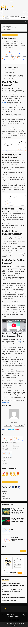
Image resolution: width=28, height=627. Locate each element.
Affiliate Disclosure (12, 615)
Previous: (4, 492)
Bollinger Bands (6, 530)
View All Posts (19, 425)
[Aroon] (18, 439)
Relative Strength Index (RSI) (9, 600)
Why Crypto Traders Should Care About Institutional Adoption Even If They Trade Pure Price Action (6, 511)
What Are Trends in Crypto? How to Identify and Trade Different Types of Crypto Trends (6, 521)
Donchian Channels (7, 457)
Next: (6, 497)
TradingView (5, 402)
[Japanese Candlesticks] (13, 620)
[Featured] (10, 620)
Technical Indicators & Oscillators (10, 35)
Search (4, 547)
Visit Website (8, 425)
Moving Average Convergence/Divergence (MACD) (6, 539)
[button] (2, 21)
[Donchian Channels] (7, 454)
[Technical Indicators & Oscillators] (18, 620)
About (4, 615)
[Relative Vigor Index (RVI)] (7, 439)
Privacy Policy (21, 615)
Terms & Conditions (13, 616)
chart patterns (18, 341)
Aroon (14, 442)
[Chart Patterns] (15, 620)
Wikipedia (4, 102)
